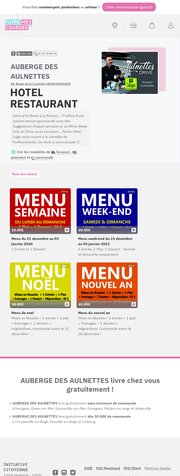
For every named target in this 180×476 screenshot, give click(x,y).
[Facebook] (55, 472)
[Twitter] (73, 472)
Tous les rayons (24, 174)
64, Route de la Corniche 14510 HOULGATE (41, 84)
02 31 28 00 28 (46, 53)
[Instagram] (64, 472)
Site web (25, 53)
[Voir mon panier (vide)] (152, 25)
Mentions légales (157, 468)
